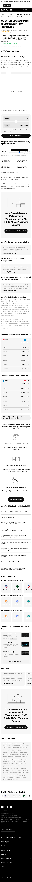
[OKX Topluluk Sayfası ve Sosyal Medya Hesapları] (13, 877)
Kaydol (25, 9)
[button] (20, 10)
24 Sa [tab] (8, 73)
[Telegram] (5, 877)
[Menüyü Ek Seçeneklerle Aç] (30, 10)
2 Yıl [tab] (28, 73)
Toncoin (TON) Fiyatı (14, 172)
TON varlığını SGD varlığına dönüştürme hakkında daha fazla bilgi (15, 417)
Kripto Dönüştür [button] (6, 863)
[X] (2, 877)
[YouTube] (10, 877)
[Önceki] (2, 796)
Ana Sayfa (3, 15)
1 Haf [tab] (13, 73)
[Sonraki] (30, 796)
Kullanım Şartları (16, 774)
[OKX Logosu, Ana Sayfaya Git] (6, 9)
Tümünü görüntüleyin (9, 253)
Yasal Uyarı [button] (5, 842)
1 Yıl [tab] (23, 73)
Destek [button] (3, 854)
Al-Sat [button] (3, 867)
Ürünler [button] (3, 846)
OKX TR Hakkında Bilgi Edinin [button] (11, 837)
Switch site (7, 5)
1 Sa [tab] (4, 73)
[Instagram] (8, 877)
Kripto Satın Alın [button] (6, 858)
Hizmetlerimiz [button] (6, 850)
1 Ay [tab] (18, 73)
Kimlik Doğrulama (11, 471)
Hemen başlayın (8, 683)
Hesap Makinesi (10, 15)
